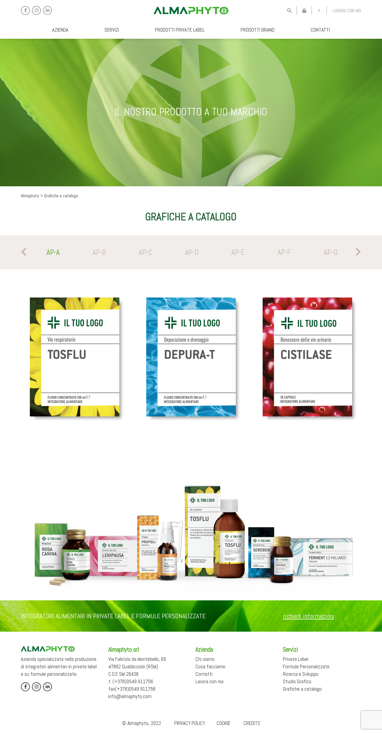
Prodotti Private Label (180, 30)
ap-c (146, 252)
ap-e (238, 252)
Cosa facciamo (210, 666)
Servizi (111, 30)
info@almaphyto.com (130, 696)
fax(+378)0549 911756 (131, 689)
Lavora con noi (347, 10)
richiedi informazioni (308, 616)
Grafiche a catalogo (302, 689)
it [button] (319, 10)
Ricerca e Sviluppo (300, 674)
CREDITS (252, 723)
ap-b (99, 252)
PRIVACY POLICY (189, 723)
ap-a (53, 252)
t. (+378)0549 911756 (130, 681)
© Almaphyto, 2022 (141, 723)
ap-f (284, 252)
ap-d (192, 252)
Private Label (295, 659)
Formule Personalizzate (306, 666)
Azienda (60, 30)
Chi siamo (205, 659)
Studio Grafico (297, 681)
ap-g (331, 252)
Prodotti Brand (258, 30)
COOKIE (223, 723)
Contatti (320, 30)
